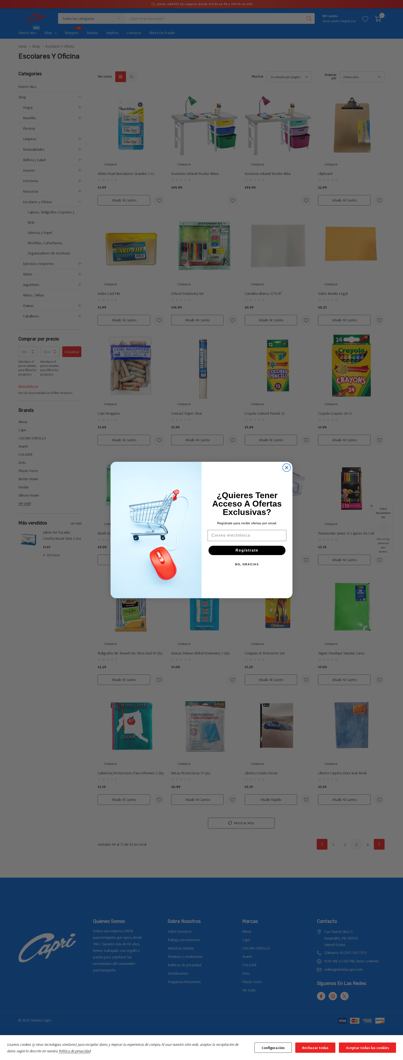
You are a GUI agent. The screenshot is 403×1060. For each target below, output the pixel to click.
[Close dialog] (286, 467)
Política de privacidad (74, 1051)
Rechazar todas (315, 1047)
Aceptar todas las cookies (367, 1047)
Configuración (273, 1047)
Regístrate (247, 550)
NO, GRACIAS (247, 564)
